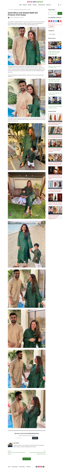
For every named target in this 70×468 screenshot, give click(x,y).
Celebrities (11, 9)
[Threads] (58, 21)
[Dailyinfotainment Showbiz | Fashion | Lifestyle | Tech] (35, 2)
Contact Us (48, 4)
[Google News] (43, 466)
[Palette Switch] (58, 4)
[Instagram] (51, 21)
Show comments (26, 458)
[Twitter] (56, 21)
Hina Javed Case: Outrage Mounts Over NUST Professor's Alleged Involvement (54, 150)
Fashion (29, 4)
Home (20, 4)
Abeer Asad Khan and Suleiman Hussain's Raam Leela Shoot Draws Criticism (55, 177)
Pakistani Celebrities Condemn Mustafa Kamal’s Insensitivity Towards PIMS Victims (54, 53)
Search (59, 13)
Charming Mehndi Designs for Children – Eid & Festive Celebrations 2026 (54, 217)
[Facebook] (54, 21)
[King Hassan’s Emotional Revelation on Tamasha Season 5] (54, 101)
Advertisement (41, 4)
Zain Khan (11, 17)
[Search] (60, 4)
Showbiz (25, 4)
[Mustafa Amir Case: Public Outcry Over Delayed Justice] (54, 60)
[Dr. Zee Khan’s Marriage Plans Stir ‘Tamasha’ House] (54, 87)
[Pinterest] (49, 21)
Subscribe (51, 26)
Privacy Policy (22, 466)
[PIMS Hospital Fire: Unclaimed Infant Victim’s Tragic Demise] (54, 74)
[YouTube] (60, 21)
